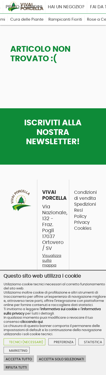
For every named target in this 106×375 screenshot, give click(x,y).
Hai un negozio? (66, 7)
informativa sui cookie (59, 309)
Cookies (83, 228)
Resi (78, 210)
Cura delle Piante (26, 19)
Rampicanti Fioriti (65, 19)
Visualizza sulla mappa (51, 260)
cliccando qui (31, 322)
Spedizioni (85, 204)
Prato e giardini (24, 7)
